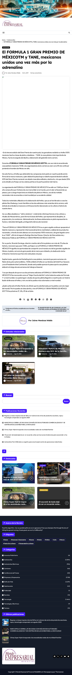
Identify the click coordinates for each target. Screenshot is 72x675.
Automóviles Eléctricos (11, 564)
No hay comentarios (36, 73)
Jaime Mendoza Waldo (42, 320)
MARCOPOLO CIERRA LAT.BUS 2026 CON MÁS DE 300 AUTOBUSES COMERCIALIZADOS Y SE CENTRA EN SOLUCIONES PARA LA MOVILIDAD (34, 423)
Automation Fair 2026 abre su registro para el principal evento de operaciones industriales (33, 442)
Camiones (42, 465)
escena (32, 539)
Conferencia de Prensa (11, 573)
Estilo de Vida (43, 490)
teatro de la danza (10, 543)
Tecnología (7, 599)
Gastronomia (8, 586)
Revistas (7, 595)
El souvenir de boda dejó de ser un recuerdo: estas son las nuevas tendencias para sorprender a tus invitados (35, 436)
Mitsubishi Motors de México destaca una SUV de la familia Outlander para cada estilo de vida (52, 352)
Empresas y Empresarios (11, 465)
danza (6, 539)
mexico (62, 539)
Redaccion (9, 354)
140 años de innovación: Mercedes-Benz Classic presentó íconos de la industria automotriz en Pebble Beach (18, 379)
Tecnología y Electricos (11, 604)
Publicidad (7, 590)
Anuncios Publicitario (11, 555)
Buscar (9, 395)
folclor (40, 539)
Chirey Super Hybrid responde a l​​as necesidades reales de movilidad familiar (18, 351)
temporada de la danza (26, 543)
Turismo (6, 608)
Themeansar (59, 672)
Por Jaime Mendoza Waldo (12, 73)
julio (55, 539)
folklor (48, 539)
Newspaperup (48, 672)
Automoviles (6, 47)
